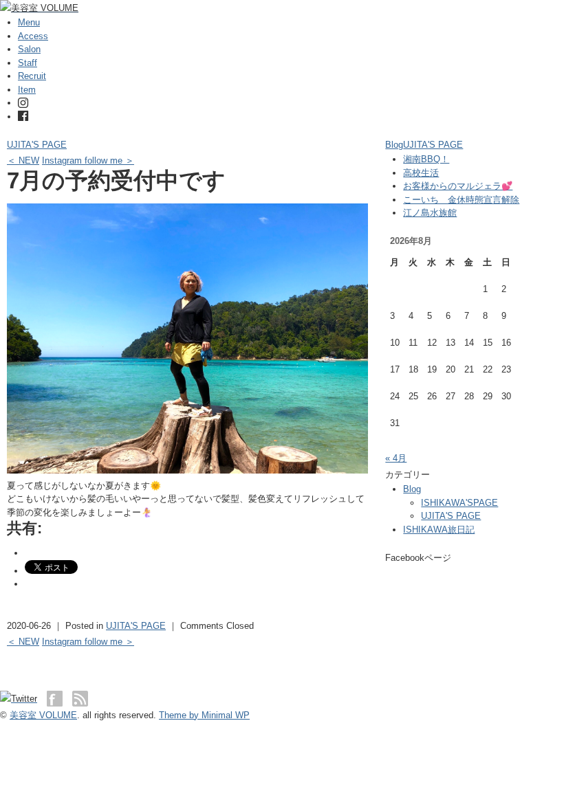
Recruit (32, 76)
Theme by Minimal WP (204, 715)
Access (33, 36)
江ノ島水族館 (430, 213)
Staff (27, 63)
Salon (29, 49)
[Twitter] (22, 698)
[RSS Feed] (80, 698)
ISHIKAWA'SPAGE (459, 503)
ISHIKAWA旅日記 (439, 529)
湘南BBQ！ (426, 159)
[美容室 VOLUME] (39, 8)
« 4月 (395, 458)
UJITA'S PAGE (37, 145)
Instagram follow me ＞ (88, 160)
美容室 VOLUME (43, 715)
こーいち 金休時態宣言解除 (461, 200)
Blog (394, 145)
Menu (29, 22)
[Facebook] (23, 116)
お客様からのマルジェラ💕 (457, 186)
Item (27, 90)
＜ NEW (23, 160)
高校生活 (421, 173)
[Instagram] (23, 103)
